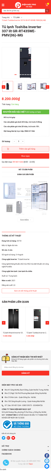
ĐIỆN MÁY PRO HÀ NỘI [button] (12, 385)
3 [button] (20, 74)
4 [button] (23, 74)
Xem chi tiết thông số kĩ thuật (25, 291)
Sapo (31, 464)
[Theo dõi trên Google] (8, 438)
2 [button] (18, 74)
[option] (25, 63)
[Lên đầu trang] (41, 466)
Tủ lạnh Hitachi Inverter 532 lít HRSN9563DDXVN (21, 333)
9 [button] (35, 74)
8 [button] (33, 74)
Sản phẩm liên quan (15, 301)
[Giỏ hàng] (47, 4)
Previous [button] (3, 87)
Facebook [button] (7, 454)
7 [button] (30, 74)
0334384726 (38, 405)
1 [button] (15, 74)
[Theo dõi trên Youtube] (13, 438)
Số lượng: (6, 141)
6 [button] (28, 74)
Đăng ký (25, 373)
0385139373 (27, 405)
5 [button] (25, 74)
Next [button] (47, 87)
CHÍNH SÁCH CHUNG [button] (11, 450)
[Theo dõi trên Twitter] (3, 438)
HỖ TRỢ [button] (5, 446)
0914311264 (18, 162)
